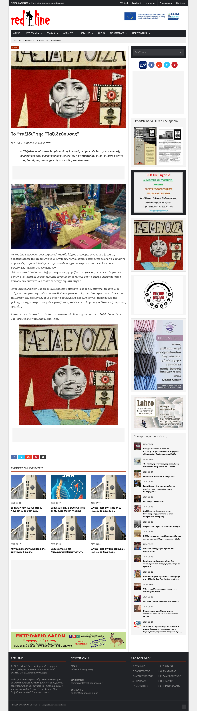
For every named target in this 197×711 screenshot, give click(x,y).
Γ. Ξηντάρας (166, 666)
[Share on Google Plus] (28, 457)
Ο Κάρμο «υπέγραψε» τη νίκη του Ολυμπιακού (158, 550)
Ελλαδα (51, 33)
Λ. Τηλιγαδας (139, 680)
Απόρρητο (150, 3)
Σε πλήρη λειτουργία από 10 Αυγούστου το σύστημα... (26, 509)
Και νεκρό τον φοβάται (153, 501)
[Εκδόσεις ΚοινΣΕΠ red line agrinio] (158, 146)
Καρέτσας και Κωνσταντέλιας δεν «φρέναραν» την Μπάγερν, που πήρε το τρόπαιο (161, 564)
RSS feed (124, 3)
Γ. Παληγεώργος (141, 671)
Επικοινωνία (166, 3)
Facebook (136, 3)
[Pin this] (36, 457)
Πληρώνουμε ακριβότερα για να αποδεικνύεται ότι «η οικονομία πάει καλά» (160, 614)
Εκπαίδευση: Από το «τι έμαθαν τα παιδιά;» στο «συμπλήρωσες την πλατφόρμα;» (159, 489)
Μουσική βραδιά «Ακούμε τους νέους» (161, 601)
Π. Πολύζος (166, 680)
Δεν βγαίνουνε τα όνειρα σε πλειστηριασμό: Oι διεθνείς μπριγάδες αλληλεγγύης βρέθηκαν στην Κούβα (161, 451)
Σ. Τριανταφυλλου (170, 685)
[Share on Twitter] (21, 457)
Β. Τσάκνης (139, 666)
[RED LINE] (30, 17)
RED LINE (17, 40)
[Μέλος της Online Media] (143, 64)
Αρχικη (17, 33)
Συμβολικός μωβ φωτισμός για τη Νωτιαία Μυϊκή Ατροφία (68, 509)
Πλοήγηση (181, 3)
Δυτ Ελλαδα (32, 33)
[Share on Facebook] (14, 457)
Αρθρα (101, 33)
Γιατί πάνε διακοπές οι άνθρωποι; (47, 3)
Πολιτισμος (117, 33)
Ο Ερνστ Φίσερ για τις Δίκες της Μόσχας (161, 526)
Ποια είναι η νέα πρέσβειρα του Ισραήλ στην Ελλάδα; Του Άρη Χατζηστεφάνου (161, 577)
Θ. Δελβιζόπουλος (143, 676)
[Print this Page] (43, 457)
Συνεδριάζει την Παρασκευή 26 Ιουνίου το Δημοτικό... (108, 550)
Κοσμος (68, 33)
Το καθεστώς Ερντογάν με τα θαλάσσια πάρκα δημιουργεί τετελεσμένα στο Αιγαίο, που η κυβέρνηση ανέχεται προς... (162, 629)
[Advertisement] (68, 172)
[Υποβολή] (180, 52)
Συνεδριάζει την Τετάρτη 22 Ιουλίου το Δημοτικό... (106, 509)
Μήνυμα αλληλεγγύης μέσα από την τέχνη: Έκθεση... (28, 550)
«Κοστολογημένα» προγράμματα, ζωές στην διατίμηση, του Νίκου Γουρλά (161, 465)
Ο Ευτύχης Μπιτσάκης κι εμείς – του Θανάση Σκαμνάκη (160, 590)
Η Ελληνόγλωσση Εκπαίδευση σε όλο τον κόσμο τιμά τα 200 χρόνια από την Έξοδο (162, 537)
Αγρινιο (28, 40)
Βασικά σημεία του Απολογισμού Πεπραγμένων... (67, 550)
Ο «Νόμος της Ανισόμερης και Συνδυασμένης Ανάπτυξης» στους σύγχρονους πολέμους (158, 514)
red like (85, 33)
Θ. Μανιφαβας (168, 671)
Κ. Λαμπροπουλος (170, 676)
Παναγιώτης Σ (140, 685)
